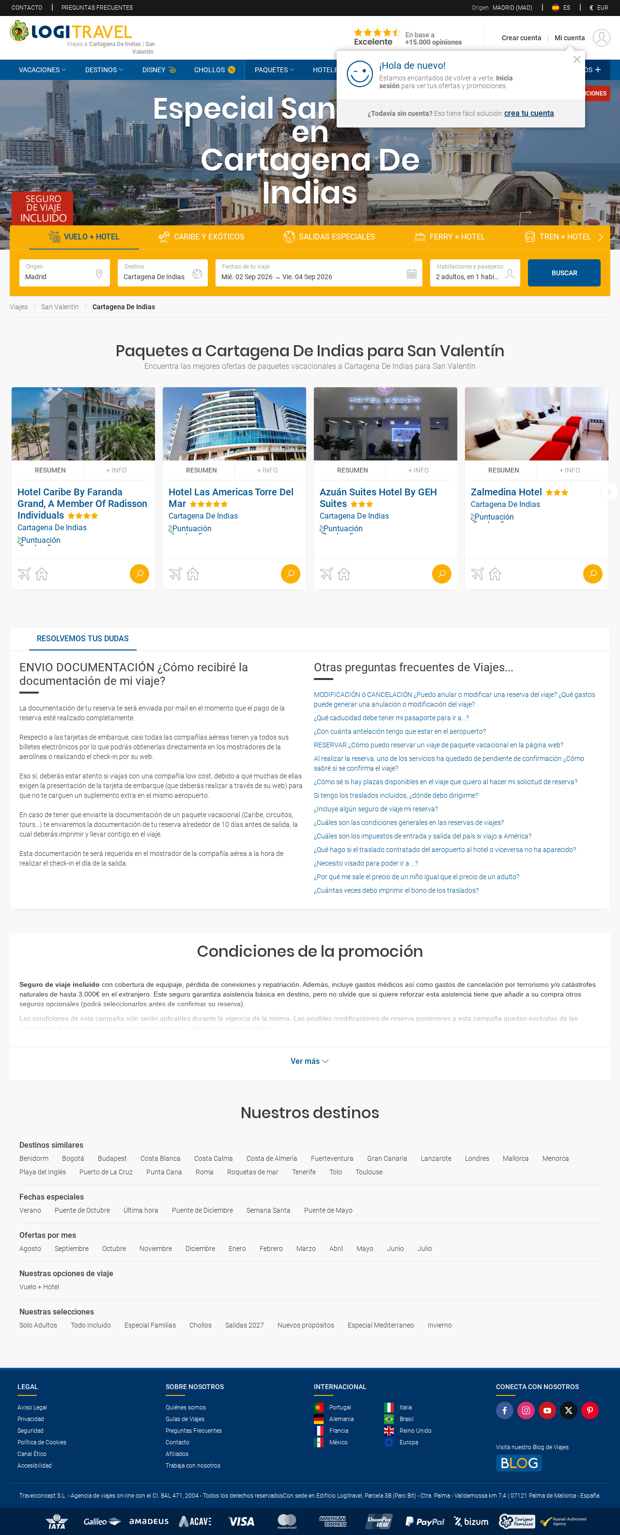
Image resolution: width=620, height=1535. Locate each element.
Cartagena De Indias (124, 307)
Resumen (50, 470)
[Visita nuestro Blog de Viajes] (549, 1463)
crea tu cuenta (529, 113)
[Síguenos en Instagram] (528, 1410)
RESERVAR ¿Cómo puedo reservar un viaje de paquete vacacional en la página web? (438, 745)
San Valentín (60, 307)
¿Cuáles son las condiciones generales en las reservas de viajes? (409, 822)
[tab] (83, 639)
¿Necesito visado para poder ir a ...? (366, 863)
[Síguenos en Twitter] (570, 1410)
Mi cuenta (570, 38)
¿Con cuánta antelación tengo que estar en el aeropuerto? (400, 731)
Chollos (209, 70)
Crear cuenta (522, 38)
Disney (153, 70)
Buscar (564, 273)
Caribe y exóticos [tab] (209, 236)
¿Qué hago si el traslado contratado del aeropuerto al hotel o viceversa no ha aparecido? (445, 850)
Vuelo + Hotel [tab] (92, 236)
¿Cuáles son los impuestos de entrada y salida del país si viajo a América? (422, 836)
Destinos (101, 70)
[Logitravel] (408, 38)
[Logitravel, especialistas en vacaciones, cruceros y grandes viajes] (82, 30)
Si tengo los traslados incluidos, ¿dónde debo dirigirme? (396, 795)
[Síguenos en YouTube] (549, 1410)
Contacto (27, 7)
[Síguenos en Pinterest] (592, 1410)
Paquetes (271, 70)
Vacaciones (39, 70)
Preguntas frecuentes (97, 7)
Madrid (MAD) (502, 7)
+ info (116, 470)
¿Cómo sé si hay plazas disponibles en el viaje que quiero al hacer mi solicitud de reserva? (445, 782)
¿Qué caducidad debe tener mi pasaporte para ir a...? (391, 718)
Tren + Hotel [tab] (565, 236)
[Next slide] (600, 237)
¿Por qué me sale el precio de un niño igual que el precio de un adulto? (416, 877)
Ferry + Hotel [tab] (457, 236)
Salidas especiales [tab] (337, 236)
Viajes (19, 307)
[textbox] (64, 272)
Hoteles (327, 70)
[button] (319, 272)
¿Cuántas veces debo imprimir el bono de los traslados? (396, 890)
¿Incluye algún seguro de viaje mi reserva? (376, 809)
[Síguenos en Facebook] (506, 1410)
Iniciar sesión (547, 73)
